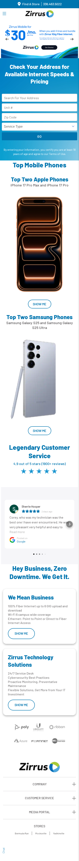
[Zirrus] (39, 13)
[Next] (72, 39)
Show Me (39, 304)
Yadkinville (58, 833)
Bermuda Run (22, 833)
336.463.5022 (52, 4)
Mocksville (40, 833)
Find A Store (31, 4)
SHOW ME (21, 633)
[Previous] (7, 39)
